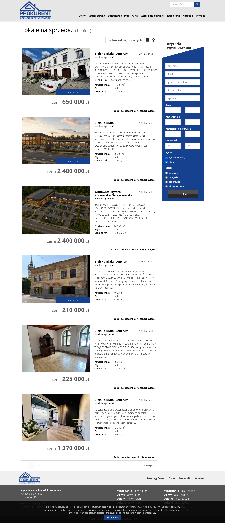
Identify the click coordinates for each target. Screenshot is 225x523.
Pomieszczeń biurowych (178, 128)
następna (149, 465)
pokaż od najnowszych (125, 40)
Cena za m (171, 140)
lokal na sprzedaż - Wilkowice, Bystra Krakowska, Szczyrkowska (89, 219)
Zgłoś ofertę (173, 15)
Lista (146, 40)
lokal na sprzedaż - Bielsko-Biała (89, 149)
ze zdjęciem (174, 177)
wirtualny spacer (177, 186)
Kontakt (200, 15)
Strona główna (97, 15)
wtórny (172, 162)
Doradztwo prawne (118, 15)
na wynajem (132, 491)
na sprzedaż (179, 491)
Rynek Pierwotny (177, 157)
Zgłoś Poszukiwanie (152, 15)
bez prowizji (174, 181)
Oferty (82, 15)
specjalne (173, 172)
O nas (135, 15)
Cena (168, 104)
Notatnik (188, 15)
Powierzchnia (172, 116)
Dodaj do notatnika (124, 110)
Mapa (153, 40)
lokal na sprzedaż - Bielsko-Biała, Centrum (89, 80)
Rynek (168, 152)
